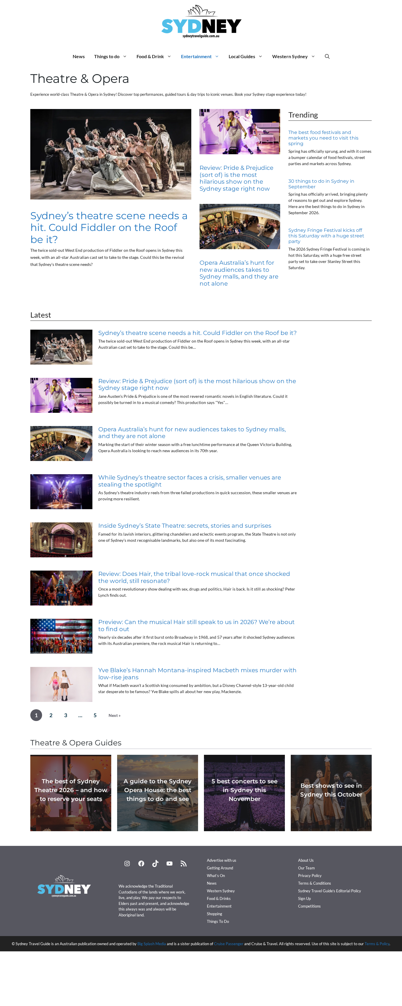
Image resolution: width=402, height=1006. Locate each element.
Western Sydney (290, 56)
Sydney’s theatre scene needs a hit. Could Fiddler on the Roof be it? (109, 227)
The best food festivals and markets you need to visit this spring (323, 138)
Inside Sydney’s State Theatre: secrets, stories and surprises (184, 525)
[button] (327, 56)
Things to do (106, 56)
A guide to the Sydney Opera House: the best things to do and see (158, 790)
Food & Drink (150, 56)
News (79, 56)
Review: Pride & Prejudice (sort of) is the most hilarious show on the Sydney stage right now (236, 178)
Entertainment (196, 56)
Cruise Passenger (228, 943)
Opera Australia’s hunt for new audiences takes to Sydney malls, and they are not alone (239, 273)
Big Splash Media (151, 943)
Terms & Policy (377, 943)
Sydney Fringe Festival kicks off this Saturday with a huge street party (326, 235)
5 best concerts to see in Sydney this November (245, 790)
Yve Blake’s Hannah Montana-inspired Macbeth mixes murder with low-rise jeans (197, 674)
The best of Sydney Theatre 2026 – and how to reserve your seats (70, 790)
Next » (115, 715)
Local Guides (242, 56)
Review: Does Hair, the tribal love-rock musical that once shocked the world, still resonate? (194, 577)
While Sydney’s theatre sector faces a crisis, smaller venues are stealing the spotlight (189, 481)
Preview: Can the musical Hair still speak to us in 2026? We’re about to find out (196, 625)
